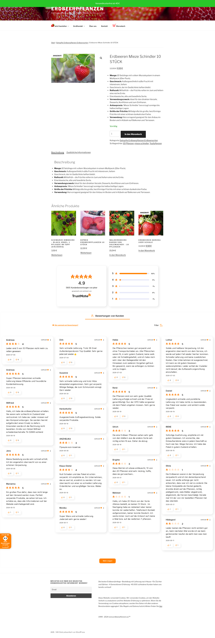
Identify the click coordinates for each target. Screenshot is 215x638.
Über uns (92, 26)
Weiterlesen (56, 255)
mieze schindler (141, 143)
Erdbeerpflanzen (77, 8)
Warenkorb (120, 26)
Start (53, 43)
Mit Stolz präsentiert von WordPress (70, 632)
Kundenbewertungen (81, 287)
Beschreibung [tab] (57, 152)
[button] (101, 58)
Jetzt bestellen (61, 26)
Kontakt (104, 26)
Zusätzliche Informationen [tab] (78, 152)
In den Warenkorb (133, 134)
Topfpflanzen (156, 143)
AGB (52, 632)
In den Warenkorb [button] (117, 255)
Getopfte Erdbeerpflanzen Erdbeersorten (72, 43)
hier (160, 606)
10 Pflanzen (128, 143)
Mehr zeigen (107, 561)
